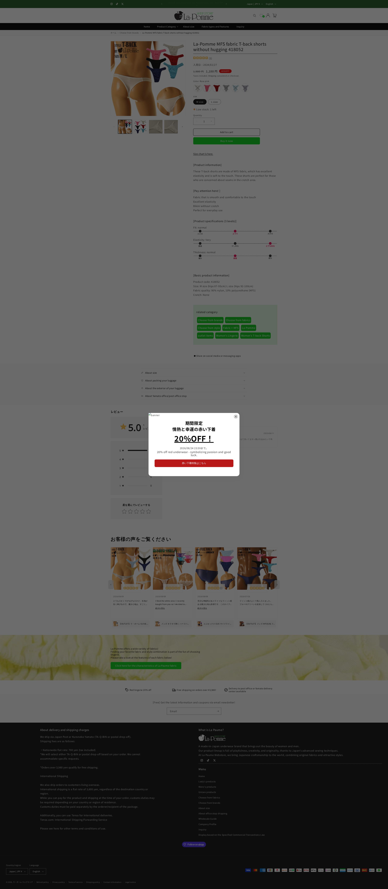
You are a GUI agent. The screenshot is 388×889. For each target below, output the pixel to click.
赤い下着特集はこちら (194, 463)
